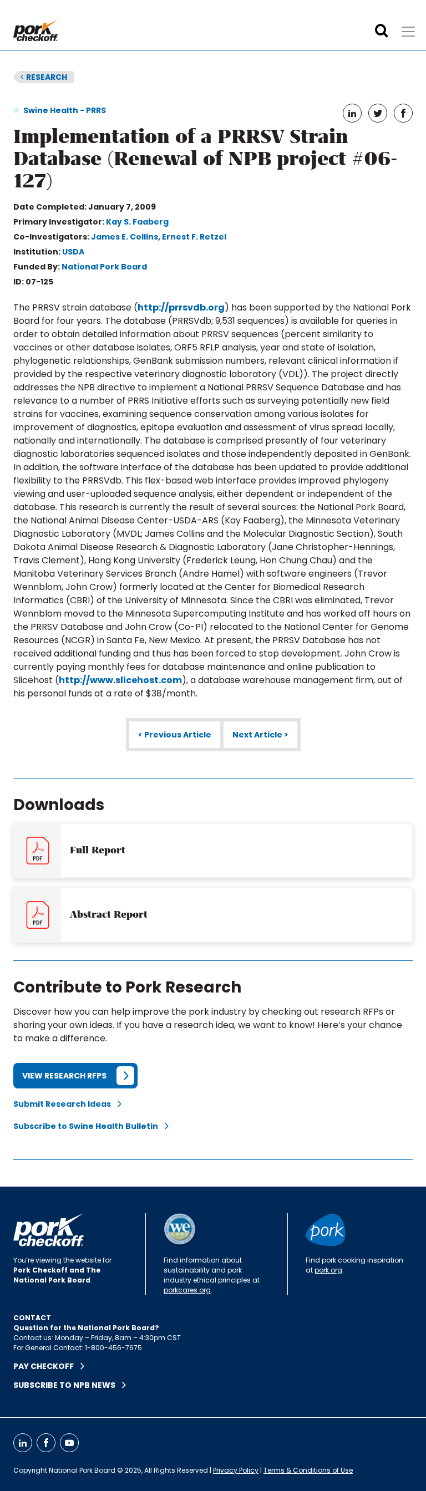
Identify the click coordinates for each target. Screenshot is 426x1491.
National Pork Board (104, 266)
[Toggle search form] (381, 31)
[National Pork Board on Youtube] (69, 1442)
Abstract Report (109, 914)
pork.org (328, 1270)
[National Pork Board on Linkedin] (22, 1442)
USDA (73, 251)
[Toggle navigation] (408, 32)
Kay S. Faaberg (137, 221)
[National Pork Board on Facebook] (46, 1442)
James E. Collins (124, 236)
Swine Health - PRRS (64, 110)
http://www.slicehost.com (120, 680)
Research (43, 77)
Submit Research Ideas (65, 1104)
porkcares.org (187, 1290)
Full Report (97, 850)
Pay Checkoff (46, 1366)
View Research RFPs (64, 1075)
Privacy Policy (235, 1470)
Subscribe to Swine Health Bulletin (89, 1126)
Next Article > (260, 734)
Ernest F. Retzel (194, 236)
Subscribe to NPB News (67, 1385)
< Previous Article (174, 734)
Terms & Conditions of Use (308, 1470)
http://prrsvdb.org (181, 307)
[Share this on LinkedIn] (352, 113)
